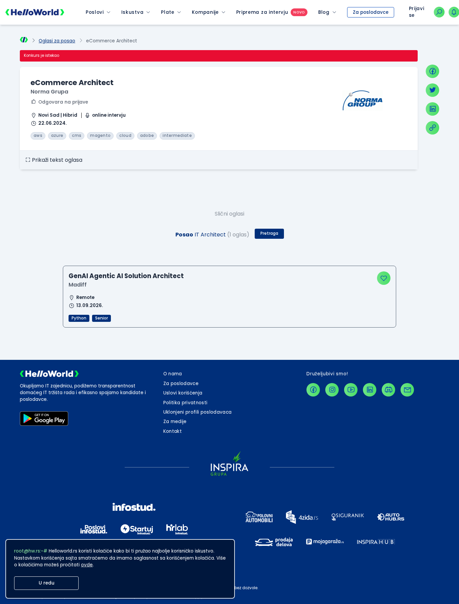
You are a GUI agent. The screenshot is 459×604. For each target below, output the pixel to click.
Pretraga (269, 233)
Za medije (175, 421)
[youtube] (351, 390)
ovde (87, 565)
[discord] (388, 390)
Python (79, 318)
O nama (172, 374)
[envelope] (407, 390)
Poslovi (95, 12)
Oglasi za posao (57, 41)
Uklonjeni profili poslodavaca (197, 412)
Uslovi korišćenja (183, 393)
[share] (432, 128)
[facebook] (432, 71)
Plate (167, 12)
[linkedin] (432, 109)
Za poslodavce (370, 12)
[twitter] (432, 90)
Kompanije (205, 12)
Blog (324, 12)
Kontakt (172, 431)
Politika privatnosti (185, 403)
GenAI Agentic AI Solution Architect (126, 276)
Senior (101, 318)
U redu (46, 583)
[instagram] (332, 390)
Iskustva (132, 12)
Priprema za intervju (262, 12)
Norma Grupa (49, 92)
